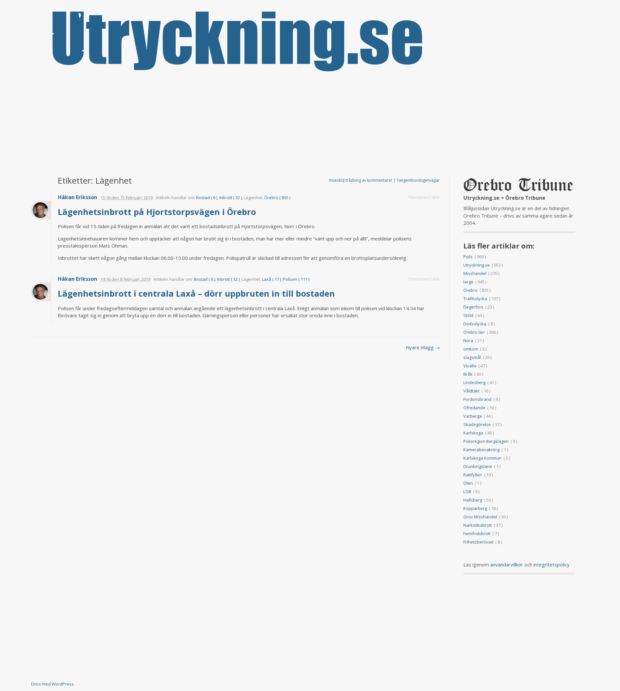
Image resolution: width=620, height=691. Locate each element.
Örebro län (474, 332)
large (468, 282)
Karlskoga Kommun (482, 458)
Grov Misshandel (480, 517)
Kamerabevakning (481, 449)
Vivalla (469, 366)
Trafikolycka (475, 298)
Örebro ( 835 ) (277, 197)
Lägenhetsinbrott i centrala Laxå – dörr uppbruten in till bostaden (197, 293)
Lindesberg (474, 382)
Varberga (472, 416)
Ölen (468, 483)
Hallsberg (472, 500)
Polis (468, 256)
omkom (470, 349)
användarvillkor (506, 564)
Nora (468, 340)
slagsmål (472, 357)
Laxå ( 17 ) (271, 279)
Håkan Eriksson (77, 197)
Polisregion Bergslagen (486, 441)
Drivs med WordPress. (53, 684)
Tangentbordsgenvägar (418, 180)
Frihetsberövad (478, 542)
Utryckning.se (476, 265)
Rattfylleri (472, 475)
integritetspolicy (551, 564)
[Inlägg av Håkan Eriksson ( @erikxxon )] (41, 210)
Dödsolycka (474, 324)
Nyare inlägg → (423, 347)
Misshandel (474, 273)
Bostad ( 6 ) (206, 197)
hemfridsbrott (477, 533)
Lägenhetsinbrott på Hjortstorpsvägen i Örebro (158, 211)
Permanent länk (424, 197)
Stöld (468, 315)
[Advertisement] (310, 124)
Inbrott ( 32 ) (230, 197)
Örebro (470, 290)
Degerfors (473, 307)
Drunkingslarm (477, 466)
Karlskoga (473, 433)
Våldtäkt (471, 391)
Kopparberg (475, 508)
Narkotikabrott (477, 525)
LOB (467, 491)
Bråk (467, 374)
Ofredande (474, 408)
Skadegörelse (477, 424)
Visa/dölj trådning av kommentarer (360, 180)
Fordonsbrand (477, 399)
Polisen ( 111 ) (296, 279)
